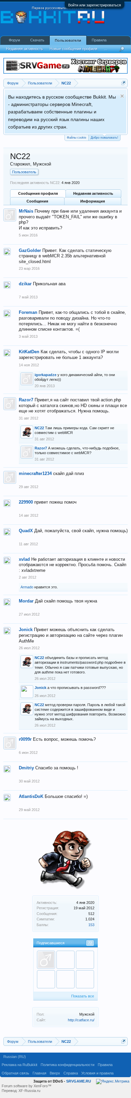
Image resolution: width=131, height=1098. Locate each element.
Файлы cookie (76, 137)
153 (91, 925)
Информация (92, 201)
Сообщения (37, 201)
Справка (70, 1073)
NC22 (39, 428)
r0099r (25, 739)
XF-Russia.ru (29, 1091)
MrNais (26, 211)
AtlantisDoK (31, 796)
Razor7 (26, 399)
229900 (26, 502)
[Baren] (65, 960)
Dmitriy (26, 767)
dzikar (25, 283)
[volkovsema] (85, 960)
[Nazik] (46, 960)
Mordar (26, 600)
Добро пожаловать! (104, 137)
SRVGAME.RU (78, 1081)
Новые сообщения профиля (73, 49)
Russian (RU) (14, 1057)
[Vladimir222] (85, 979)
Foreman (28, 312)
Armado (26, 587)
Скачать (37, 40)
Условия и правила (97, 1073)
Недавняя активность (93, 193)
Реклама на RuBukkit (19, 1065)
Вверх (55, 1073)
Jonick (26, 629)
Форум (14, 40)
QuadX (26, 530)
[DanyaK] (65, 979)
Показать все (82, 996)
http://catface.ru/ (81, 1020)
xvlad (24, 559)
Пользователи (68, 40)
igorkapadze (45, 375)
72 (90, 943)
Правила (99, 40)
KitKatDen (29, 351)
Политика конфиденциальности (67, 1065)
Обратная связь (15, 1073)
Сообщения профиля (38, 193)
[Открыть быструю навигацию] (123, 83)
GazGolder (30, 250)
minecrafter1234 (35, 473)
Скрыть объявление (122, 96)
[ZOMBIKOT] (46, 979)
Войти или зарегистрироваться (94, 5)
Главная (39, 1073)
